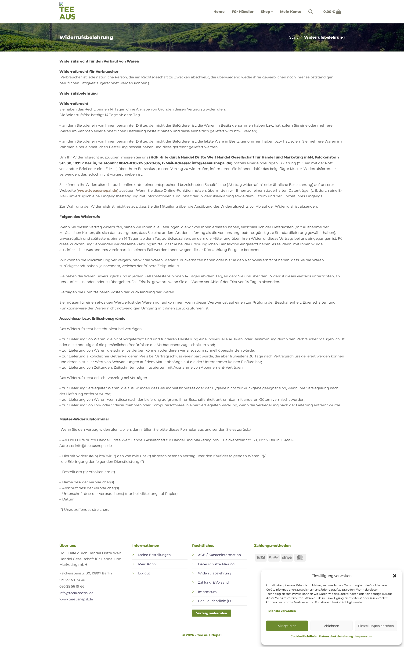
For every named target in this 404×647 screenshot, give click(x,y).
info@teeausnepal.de (76, 593)
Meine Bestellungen (154, 555)
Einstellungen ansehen (376, 626)
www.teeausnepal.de (97, 190)
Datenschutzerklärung (216, 564)
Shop (265, 11)
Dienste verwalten (282, 611)
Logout (144, 573)
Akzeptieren (287, 626)
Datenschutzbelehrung (336, 636)
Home (219, 11)
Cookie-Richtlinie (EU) (216, 601)
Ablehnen (331, 626)
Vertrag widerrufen (211, 613)
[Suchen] (312, 12)
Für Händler (243, 11)
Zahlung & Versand (213, 582)
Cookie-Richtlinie (304, 636)
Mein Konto (290, 11)
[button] (394, 575)
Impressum (363, 636)
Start (293, 37)
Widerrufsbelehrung (214, 573)
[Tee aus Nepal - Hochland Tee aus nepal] (68, 11)
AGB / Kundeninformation (219, 555)
